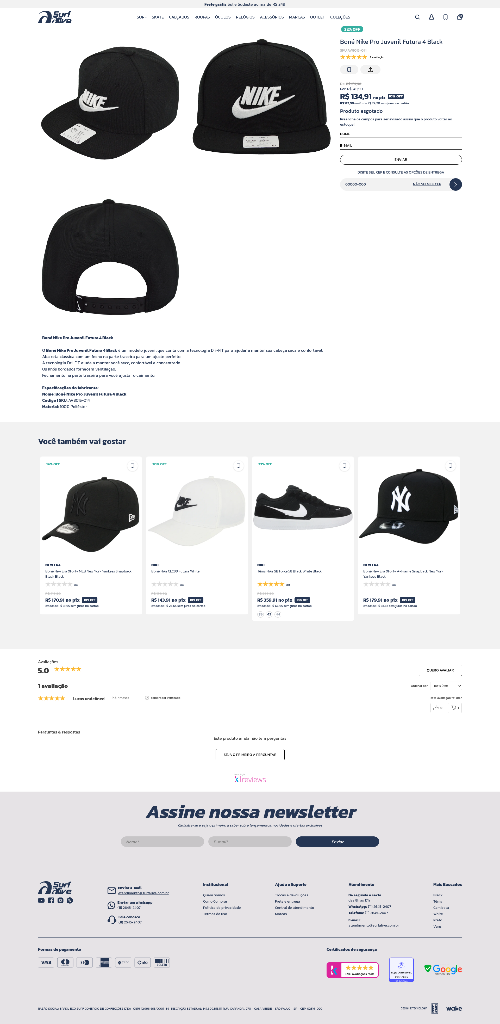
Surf (142, 17)
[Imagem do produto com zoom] (111, 100)
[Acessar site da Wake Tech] (454, 1008)
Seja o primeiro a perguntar (250, 754)
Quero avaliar (440, 670)
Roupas (202, 17)
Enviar (401, 159)
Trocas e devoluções (291, 895)
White (438, 914)
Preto (437, 920)
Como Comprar (215, 901)
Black (438, 895)
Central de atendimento (294, 907)
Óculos (223, 17)
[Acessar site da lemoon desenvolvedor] (421, 1008)
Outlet (317, 17)
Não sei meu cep (427, 184)
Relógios (245, 17)
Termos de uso (215, 914)
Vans (437, 926)
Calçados (179, 17)
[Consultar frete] (455, 184)
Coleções (340, 17)
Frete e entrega (287, 901)
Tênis (437, 901)
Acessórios (272, 17)
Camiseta (441, 907)
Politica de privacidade (222, 907)
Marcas (297, 17)
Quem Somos (214, 895)
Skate (158, 17)
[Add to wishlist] (349, 69)
